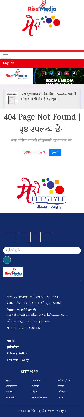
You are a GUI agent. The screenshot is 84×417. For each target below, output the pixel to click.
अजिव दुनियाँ (64, 381)
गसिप (34, 392)
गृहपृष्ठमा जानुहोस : (40, 152)
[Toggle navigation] (5, 54)
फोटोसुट (62, 392)
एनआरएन (36, 381)
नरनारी (61, 386)
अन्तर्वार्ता (9, 392)
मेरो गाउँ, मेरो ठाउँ (39, 398)
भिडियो (35, 386)
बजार (60, 398)
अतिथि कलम (11, 386)
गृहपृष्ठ (54, 152)
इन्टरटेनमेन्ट (11, 398)
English (8, 63)
